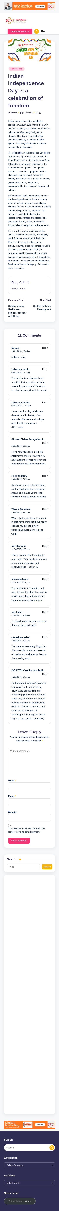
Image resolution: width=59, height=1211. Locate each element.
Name (12, 780)
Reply (45, 348)
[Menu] (42, 31)
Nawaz (15, 348)
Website (12, 812)
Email (12, 796)
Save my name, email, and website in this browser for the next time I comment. (26, 830)
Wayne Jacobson (21, 509)
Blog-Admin (20, 282)
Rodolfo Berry (19, 476)
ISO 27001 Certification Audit (27, 670)
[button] (20, 31)
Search (12, 859)
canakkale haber (20, 637)
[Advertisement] (29, 994)
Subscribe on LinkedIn (19, 1201)
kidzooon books (20, 369)
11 (40, 113)
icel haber (16, 612)
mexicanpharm (19, 579)
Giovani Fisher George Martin (27, 439)
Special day (16, 69)
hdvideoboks (18, 546)
